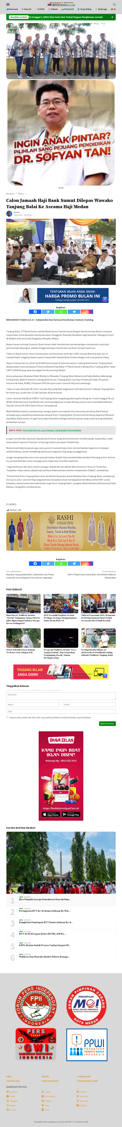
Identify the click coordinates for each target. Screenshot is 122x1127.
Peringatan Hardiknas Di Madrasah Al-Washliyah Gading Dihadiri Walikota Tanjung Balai (97, 653)
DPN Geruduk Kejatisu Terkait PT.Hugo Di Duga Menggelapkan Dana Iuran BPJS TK (60, 618)
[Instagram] (87, 312)
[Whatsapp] (61, 312)
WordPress (84, 1096)
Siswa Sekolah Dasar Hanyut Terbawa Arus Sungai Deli (20, 651)
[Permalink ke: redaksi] (9, 213)
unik (21, 897)
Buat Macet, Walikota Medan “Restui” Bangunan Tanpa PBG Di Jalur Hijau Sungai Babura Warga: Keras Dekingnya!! (23, 619)
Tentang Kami (13, 1081)
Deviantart (84, 1101)
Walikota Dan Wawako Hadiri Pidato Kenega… (44, 957)
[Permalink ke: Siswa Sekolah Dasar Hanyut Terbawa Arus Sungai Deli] (23, 638)
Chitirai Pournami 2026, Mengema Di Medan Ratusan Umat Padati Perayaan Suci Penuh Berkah (98, 618)
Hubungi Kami (83, 1076)
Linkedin (48, 1101)
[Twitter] (48, 312)
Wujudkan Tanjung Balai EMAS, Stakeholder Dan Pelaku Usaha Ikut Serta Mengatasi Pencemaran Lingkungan (30, 574)
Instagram (14, 1101)
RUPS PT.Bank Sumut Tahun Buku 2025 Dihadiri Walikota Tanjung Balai (92, 574)
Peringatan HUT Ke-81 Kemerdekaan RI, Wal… (44, 911)
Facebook (14, 1092)
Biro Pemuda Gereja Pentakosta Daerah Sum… (45, 899)
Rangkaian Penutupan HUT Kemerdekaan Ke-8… (46, 922)
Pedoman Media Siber (87, 1081)
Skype (47, 1105)
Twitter (47, 1092)
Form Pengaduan (50, 1081)
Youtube (83, 1105)
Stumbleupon (50, 1096)
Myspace (13, 1105)
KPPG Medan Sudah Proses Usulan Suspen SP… (44, 945)
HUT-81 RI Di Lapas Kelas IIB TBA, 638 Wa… (42, 934)
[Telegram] (74, 312)
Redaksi (45, 1076)
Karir (8, 1076)
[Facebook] (35, 312)
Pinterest (83, 1092)
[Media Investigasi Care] (61, 4)
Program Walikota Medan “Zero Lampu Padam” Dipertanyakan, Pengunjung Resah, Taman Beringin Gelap (60, 654)
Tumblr (12, 1096)
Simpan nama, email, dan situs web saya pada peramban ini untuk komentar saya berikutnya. (50, 717)
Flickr (47, 1110)
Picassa (13, 1110)
